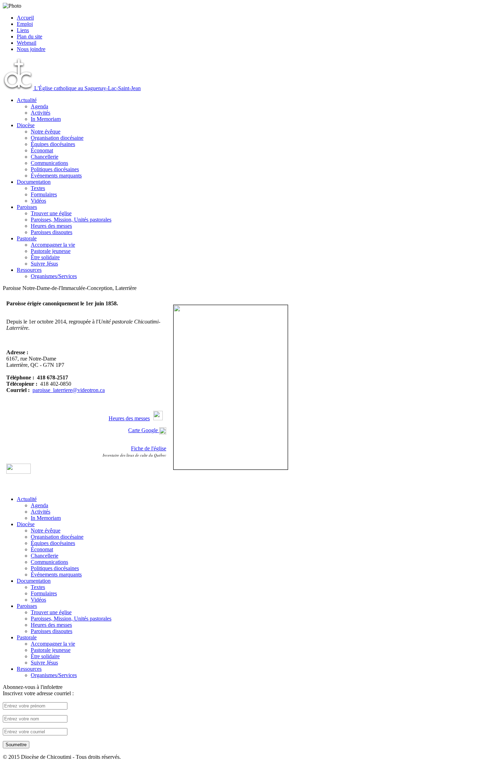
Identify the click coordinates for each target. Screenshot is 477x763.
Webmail (26, 43)
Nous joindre (31, 49)
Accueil (25, 18)
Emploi (25, 24)
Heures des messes (129, 418)
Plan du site (29, 36)
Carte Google (143, 430)
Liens (23, 30)
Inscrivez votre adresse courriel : (38, 693)
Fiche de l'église (148, 448)
